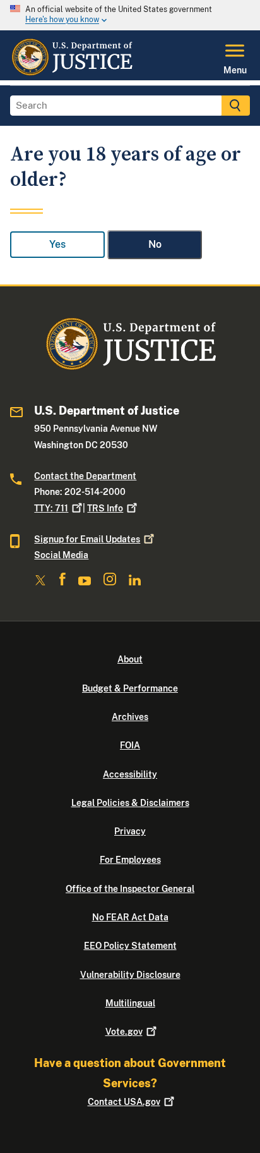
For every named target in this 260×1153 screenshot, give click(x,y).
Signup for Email (87, 539)
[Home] (71, 73)
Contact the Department (85, 476)
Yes (57, 244)
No (155, 244)
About (130, 659)
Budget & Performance (130, 688)
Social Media (61, 555)
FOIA (130, 745)
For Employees (130, 860)
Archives (130, 717)
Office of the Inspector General (130, 889)
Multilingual (130, 1003)
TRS (105, 508)
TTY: (51, 508)
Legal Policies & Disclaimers (130, 803)
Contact (124, 1102)
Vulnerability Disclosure (130, 975)
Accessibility (130, 774)
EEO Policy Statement (130, 946)
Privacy (130, 831)
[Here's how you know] (130, 15)
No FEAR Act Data (130, 917)
